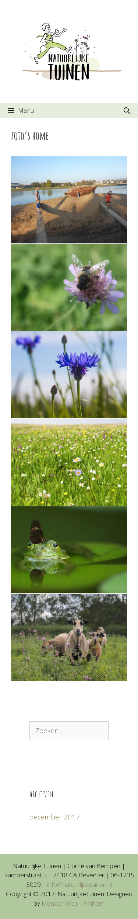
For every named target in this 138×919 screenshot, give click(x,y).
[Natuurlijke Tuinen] (69, 51)
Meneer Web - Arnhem (73, 903)
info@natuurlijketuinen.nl (79, 884)
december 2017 (54, 817)
